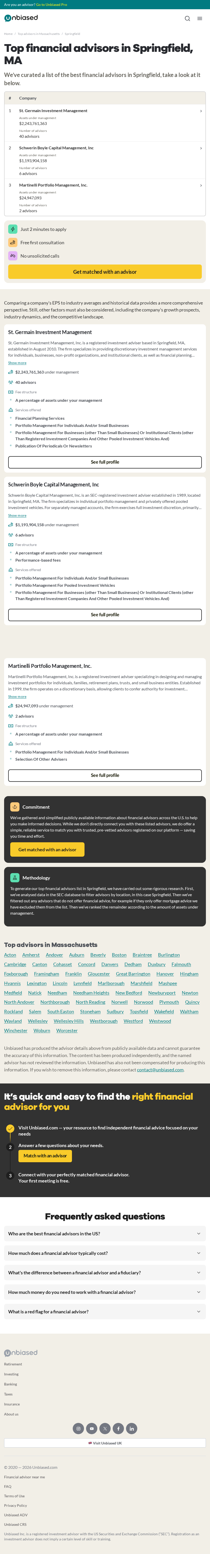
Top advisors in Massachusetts (39, 34)
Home (8, 34)
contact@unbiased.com (160, 1069)
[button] (187, 18)
